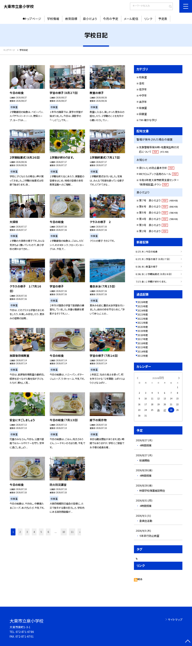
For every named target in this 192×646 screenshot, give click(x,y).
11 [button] (72, 532)
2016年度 (142, 343)
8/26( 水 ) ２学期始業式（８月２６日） (154, 274)
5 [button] (41, 532)
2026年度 (142, 302)
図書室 (143, 114)
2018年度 (142, 335)
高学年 (143, 102)
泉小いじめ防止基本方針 (156, 168)
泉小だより (90, 18)
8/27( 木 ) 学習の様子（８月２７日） (153, 259)
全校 (141, 83)
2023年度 (142, 314)
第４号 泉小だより (158, 219)
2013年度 (142, 355)
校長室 (143, 77)
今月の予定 (110, 18)
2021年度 (142, 322)
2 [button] (20, 532)
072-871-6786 (25, 632)
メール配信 (131, 18)
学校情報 (53, 18)
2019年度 (142, 331)
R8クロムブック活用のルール (158, 174)
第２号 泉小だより (153, 231)
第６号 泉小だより (158, 206)
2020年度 (142, 327)
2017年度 (142, 339)
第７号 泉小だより (158, 200)
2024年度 (142, 310)
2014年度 (142, 351)
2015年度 (142, 347)
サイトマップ (175, 619)
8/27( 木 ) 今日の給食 (147, 251)
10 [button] (63, 532)
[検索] (169, 7)
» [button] (80, 532)
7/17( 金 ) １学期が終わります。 (151, 281)
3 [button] (27, 532)
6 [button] (48, 532)
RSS (139, 579)
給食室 (143, 108)
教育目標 (71, 18)
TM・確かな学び (148, 120)
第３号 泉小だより (153, 225)
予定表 (162, 18)
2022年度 (142, 318)
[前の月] (137, 377)
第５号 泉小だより (158, 212)
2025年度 (142, 306)
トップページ (33, 18)
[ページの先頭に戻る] (187, 641)
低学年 (143, 89)
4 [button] (34, 532)
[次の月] (179, 377)
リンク (148, 18)
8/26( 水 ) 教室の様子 (147, 266)
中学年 (143, 95)
